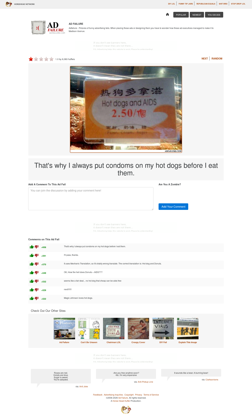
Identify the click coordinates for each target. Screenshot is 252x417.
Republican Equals (205, 4)
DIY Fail (163, 342)
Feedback (97, 394)
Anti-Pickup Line (145, 381)
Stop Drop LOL (238, 4)
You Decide (214, 14)
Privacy (138, 394)
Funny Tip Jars (186, 4)
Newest (197, 14)
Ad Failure (64, 342)
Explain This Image (188, 342)
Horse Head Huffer (121, 400)
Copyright (129, 394)
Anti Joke (83, 386)
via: (77, 386)
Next (205, 58)
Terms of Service (151, 394)
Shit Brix (223, 4)
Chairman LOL (114, 342)
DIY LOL (171, 4)
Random (217, 58)
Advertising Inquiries (113, 394)
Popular (181, 14)
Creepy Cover (138, 342)
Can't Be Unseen (89, 342)
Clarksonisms (212, 379)
